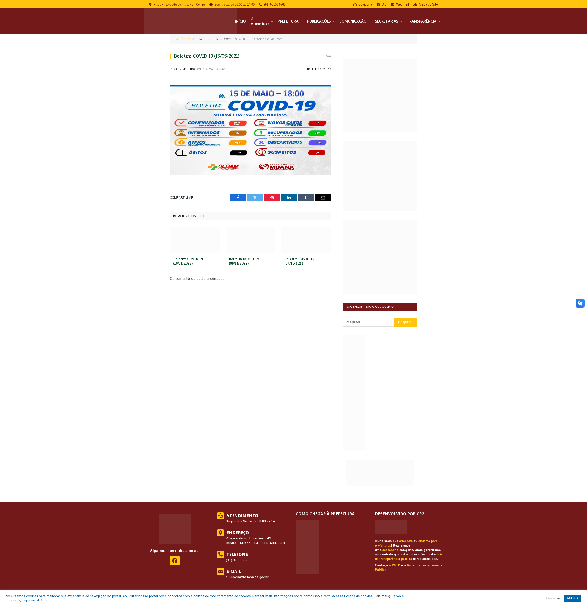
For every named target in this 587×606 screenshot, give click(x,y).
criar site (406, 541)
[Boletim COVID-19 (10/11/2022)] (195, 240)
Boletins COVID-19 (319, 69)
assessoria (390, 550)
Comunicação (353, 21)
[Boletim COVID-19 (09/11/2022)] (250, 240)
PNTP (396, 565)
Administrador (186, 69)
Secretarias (386, 21)
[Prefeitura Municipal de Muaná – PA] (190, 21)
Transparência (421, 21)
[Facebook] (175, 560)
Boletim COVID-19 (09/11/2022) (244, 261)
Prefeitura (288, 21)
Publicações (319, 21)
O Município (259, 21)
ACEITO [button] (572, 598)
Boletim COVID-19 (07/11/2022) (299, 261)
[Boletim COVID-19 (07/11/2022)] (306, 240)
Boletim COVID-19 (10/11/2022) (188, 261)
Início (240, 21)
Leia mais (382, 596)
